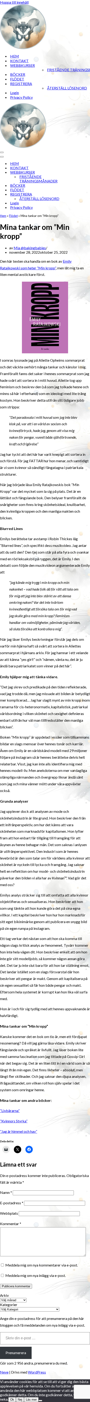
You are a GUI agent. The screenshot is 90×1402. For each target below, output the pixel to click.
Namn (6, 1192)
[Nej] (40, 1400)
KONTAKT (19, 61)
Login (14, 92)
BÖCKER (17, 74)
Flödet (13, 216)
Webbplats (9, 1213)
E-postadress (11, 1203)
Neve (4, 1372)
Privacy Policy (21, 97)
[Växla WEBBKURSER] (80, 172)
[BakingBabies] (23, 48)
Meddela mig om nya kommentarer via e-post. (41, 1265)
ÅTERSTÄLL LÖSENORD (67, 88)
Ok (12, 1399)
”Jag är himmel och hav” (18, 1131)
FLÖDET (17, 79)
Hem (3, 216)
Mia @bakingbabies (30, 248)
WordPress (37, 1372)
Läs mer (31, 1399)
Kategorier (8, 1304)
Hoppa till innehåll (14, 2)
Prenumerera (16, 1352)
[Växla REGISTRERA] (80, 194)
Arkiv (4, 1295)
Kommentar (10, 1223)
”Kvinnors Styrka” (13, 1121)
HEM (14, 56)
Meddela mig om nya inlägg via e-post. (35, 1275)
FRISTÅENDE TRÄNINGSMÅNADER (38, 178)
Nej (20, 1399)
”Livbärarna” (10, 1110)
